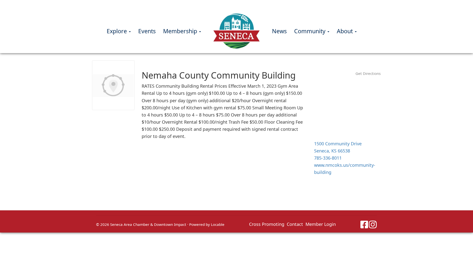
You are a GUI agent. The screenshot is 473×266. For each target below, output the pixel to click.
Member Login (320, 224)
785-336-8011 (328, 158)
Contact (295, 224)
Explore (117, 31)
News (279, 31)
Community (310, 31)
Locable (217, 224)
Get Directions (368, 73)
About (345, 31)
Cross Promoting (266, 224)
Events (147, 31)
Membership (181, 31)
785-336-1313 (251, 5)
